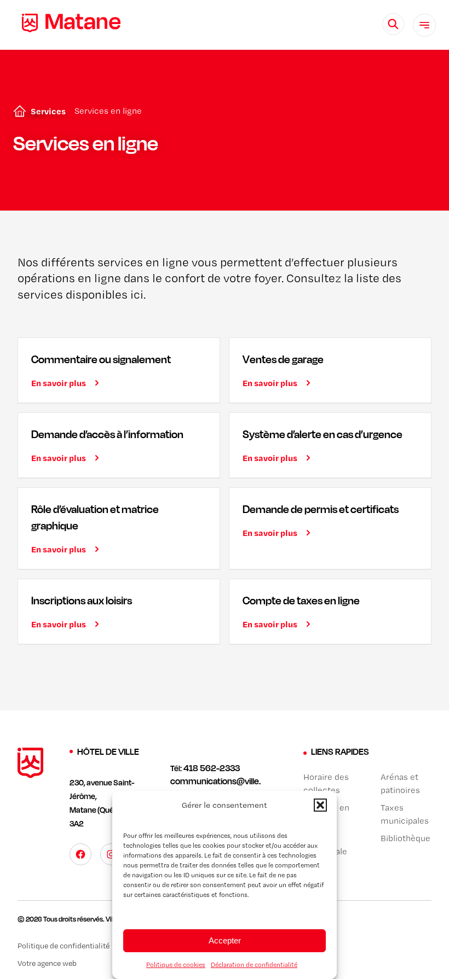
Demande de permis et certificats (321, 509)
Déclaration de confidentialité (254, 965)
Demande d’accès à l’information (107, 434)
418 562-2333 (211, 767)
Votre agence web (47, 963)
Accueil (17, 111)
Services (48, 111)
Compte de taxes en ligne (301, 600)
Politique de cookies (175, 965)
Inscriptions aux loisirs (81, 600)
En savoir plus (58, 382)
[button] (320, 805)
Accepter (225, 940)
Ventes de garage (283, 359)
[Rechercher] (393, 24)
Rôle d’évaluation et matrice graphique (95, 517)
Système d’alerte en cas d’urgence (322, 434)
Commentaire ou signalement (101, 359)
